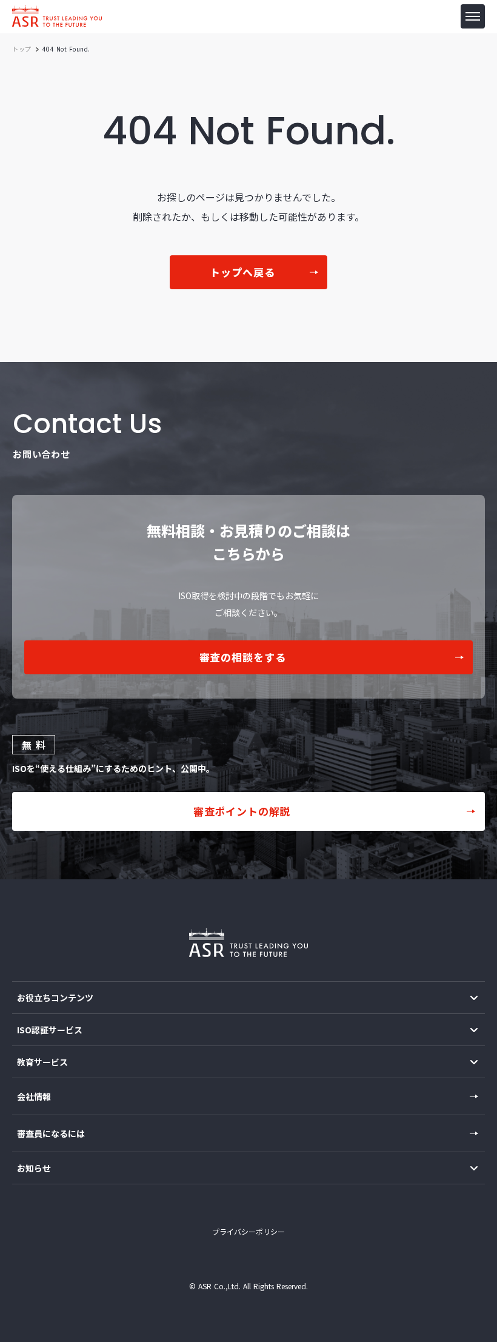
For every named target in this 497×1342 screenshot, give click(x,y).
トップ (22, 48)
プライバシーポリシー (248, 1231)
